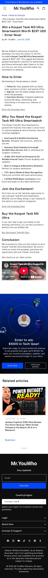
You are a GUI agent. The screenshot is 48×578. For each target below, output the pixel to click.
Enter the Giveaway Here (13, 110)
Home (4, 15)
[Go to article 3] (26, 448)
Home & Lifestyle (17, 15)
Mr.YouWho (19, 566)
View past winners (35, 366)
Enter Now (12, 366)
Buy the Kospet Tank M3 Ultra (15, 233)
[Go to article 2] (24, 448)
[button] (5, 8)
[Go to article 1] (22, 448)
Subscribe (24, 486)
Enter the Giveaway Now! (13, 206)
